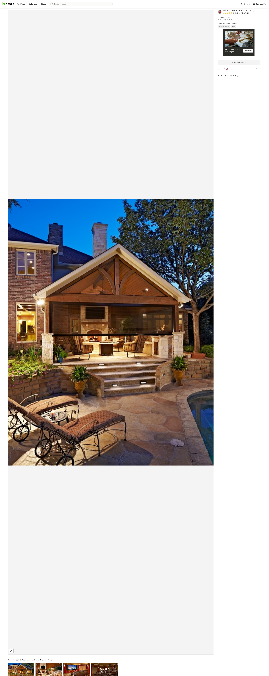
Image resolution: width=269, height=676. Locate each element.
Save (117, 651)
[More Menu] (210, 651)
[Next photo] (210, 332)
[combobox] (81, 4)
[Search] (52, 4)
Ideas (43, 4)
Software (33, 4)
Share (106, 651)
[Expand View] (11, 650)
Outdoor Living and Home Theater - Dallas (36, 660)
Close (257, 69)
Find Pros (21, 4)
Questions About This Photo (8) (228, 76)
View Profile (245, 13)
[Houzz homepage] (8, 3)
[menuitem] (22, 4)
